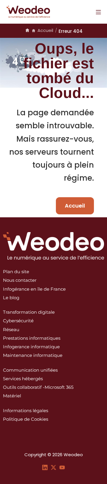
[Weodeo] (28, 12)
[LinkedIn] (45, 467)
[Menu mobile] (98, 12)
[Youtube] (62, 467)
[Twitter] (53, 467)
